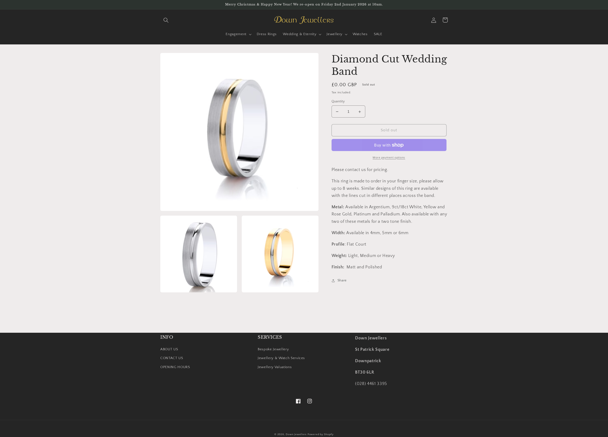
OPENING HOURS (175, 367)
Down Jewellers (296, 434)
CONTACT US (171, 358)
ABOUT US (169, 349)
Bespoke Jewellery (273, 349)
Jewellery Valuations (275, 367)
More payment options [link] (389, 157)
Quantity (338, 101)
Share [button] (342, 280)
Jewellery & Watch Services (281, 358)
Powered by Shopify (321, 434)
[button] (166, 20)
